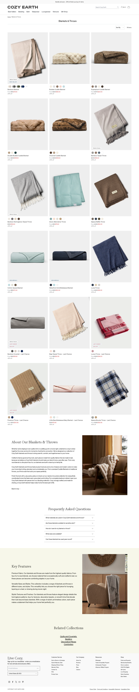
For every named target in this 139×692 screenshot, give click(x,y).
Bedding (21, 12)
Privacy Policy (93, 689)
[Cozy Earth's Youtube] (19, 682)
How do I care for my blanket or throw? (58, 528)
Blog (77, 667)
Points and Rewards (126, 660)
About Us (78, 660)
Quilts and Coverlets (68, 636)
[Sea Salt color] (57, 285)
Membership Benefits (126, 662)
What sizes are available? (54, 534)
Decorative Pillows (68, 642)
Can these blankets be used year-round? (59, 539)
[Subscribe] (37, 668)
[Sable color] (15, 285)
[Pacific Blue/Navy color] (22, 86)
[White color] (102, 153)
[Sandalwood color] (60, 219)
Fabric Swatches (125, 674)
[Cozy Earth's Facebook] (13, 682)
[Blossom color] (60, 86)
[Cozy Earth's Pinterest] (23, 682)
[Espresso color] (102, 86)
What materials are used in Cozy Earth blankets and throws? (65, 518)
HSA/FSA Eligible (125, 667)
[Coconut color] (57, 219)
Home (9, 17)
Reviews (78, 662)
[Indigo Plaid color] (93, 417)
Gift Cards (123, 669)
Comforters (68, 644)
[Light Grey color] (54, 86)
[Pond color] (51, 219)
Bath (28, 12)
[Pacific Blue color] (99, 153)
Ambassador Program (101, 665)
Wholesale (98, 660)
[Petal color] (54, 219)
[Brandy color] (9, 153)
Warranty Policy (55, 667)
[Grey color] (54, 351)
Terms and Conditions (102, 689)
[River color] (54, 285)
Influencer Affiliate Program (102, 667)
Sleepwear (35, 12)
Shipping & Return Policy (57, 665)
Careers (78, 669)
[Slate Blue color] (96, 219)
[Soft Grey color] (99, 285)
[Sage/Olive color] (18, 86)
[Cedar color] (51, 153)
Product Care (54, 674)
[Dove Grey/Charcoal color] (14, 86)
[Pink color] (93, 351)
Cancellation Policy (125, 689)
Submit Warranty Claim (57, 662)
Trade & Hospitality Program (102, 662)
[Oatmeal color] (15, 219)
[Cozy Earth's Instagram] (9, 682)
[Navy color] (22, 351)
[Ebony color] (93, 219)
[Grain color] (96, 285)
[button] (128, 7)
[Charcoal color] (12, 351)
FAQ (52, 672)
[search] (118, 7)
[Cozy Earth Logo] (23, 7)
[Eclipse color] (51, 285)
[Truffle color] (19, 219)
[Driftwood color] (15, 351)
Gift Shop (64, 12)
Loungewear (46, 12)
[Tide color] (64, 86)
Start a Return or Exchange (58, 660)
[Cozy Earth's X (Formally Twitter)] (16, 682)
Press (77, 665)
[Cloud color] (9, 219)
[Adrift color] (15, 153)
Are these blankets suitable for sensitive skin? (60, 523)
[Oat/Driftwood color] (9, 86)
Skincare (56, 12)
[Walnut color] (57, 86)
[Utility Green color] (99, 219)
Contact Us (54, 669)
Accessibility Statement (114, 689)
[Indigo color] (93, 285)
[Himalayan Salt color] (51, 351)
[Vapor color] (54, 417)
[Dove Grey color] (96, 86)
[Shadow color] (12, 219)
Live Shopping (124, 672)
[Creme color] (51, 86)
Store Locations (125, 665)
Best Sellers (12, 12)
